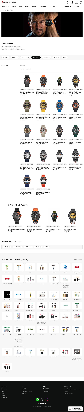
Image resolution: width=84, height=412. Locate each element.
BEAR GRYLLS (36, 57)
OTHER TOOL (65, 288)
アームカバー (20, 341)
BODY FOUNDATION (65, 287)
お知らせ (24, 393)
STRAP (64, 57)
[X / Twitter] (42, 399)
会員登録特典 (46, 391)
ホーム (3, 10)
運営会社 (66, 388)
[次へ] (74, 220)
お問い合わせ (46, 390)
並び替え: (22, 69)
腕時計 (14, 6)
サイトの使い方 (67, 6)
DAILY (22, 335)
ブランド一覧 (53, 6)
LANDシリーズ (46, 57)
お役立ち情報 (77, 6)
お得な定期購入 (43, 6)
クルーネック (21, 342)
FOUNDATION (67, 285)
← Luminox (5, 57)
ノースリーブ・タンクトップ (19, 340)
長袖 (15, 339)
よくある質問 (46, 388)
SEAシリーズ (15, 57)
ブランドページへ (77, 259)
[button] (81, 2)
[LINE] (37, 399)
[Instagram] (46, 399)
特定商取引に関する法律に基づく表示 (72, 390)
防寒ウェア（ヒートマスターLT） (42, 323)
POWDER (67, 286)
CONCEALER (64, 286)
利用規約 (66, 391)
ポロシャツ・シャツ (19, 339)
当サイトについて (68, 386)
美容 (20, 6)
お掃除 (27, 6)
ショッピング (4, 386)
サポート (45, 386)
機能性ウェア (5, 6)
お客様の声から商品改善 (27, 391)
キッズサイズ (21, 346)
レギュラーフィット (19, 345)
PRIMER (63, 285)
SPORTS (15, 335)
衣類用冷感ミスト (16, 346)
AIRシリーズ (56, 57)
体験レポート (25, 390)
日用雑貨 (34, 6)
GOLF (18, 335)
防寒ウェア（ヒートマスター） (41, 322)
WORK (20, 335)
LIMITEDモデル (25, 57)
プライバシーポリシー (68, 393)
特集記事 (24, 388)
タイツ (17, 341)
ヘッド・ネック (16, 342)
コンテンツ (25, 386)
